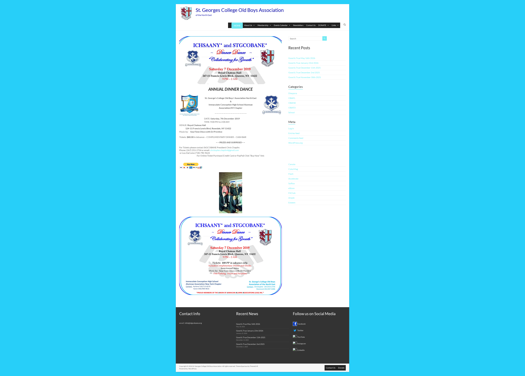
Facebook (301, 324)
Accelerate (293, 178)
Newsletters (298, 25)
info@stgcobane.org (193, 323)
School (291, 112)
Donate (341, 368)
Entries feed (294, 133)
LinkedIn (301, 350)
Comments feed (295, 138)
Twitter (300, 330)
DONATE (322, 25)
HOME (237, 25)
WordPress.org (295, 142)
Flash (290, 173)
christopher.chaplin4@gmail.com (224, 150)
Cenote (291, 164)
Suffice (291, 183)
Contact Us (311, 25)
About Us (248, 25)
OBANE (292, 102)
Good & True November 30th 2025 (304, 77)
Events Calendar (281, 25)
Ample (291, 197)
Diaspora (292, 93)
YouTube (301, 337)
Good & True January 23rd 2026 (303, 63)
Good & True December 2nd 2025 (304, 72)
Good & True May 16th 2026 (301, 58)
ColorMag (293, 169)
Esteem (291, 202)
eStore (291, 188)
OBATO (292, 107)
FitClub (291, 193)
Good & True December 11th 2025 (304, 67)
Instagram (301, 343)
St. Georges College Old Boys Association (240, 10)
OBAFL (291, 98)
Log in (291, 128)
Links (334, 25)
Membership (263, 25)
